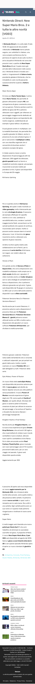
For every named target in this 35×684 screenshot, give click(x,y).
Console (16, 555)
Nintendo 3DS (25, 558)
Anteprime (9, 555)
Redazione (13, 681)
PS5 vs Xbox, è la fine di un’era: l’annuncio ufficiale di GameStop (17, 627)
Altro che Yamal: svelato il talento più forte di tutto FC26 (18, 590)
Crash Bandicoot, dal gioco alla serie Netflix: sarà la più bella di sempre (18, 600)
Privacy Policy (21, 681)
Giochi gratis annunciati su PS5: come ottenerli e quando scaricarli (18, 618)
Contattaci (17, 667)
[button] (26, 12)
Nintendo (16, 558)
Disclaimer (29, 681)
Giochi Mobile (7, 558)
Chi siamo (6, 681)
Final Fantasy (25, 555)
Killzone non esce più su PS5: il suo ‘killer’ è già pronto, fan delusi (17, 609)
